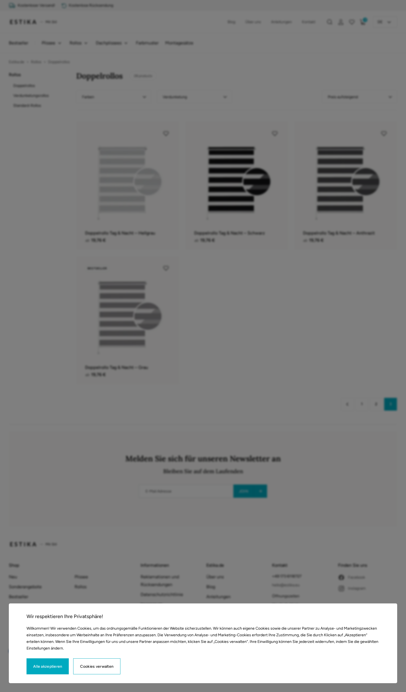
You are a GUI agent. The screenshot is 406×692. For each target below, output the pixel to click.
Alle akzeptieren (47, 666)
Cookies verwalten (97, 666)
